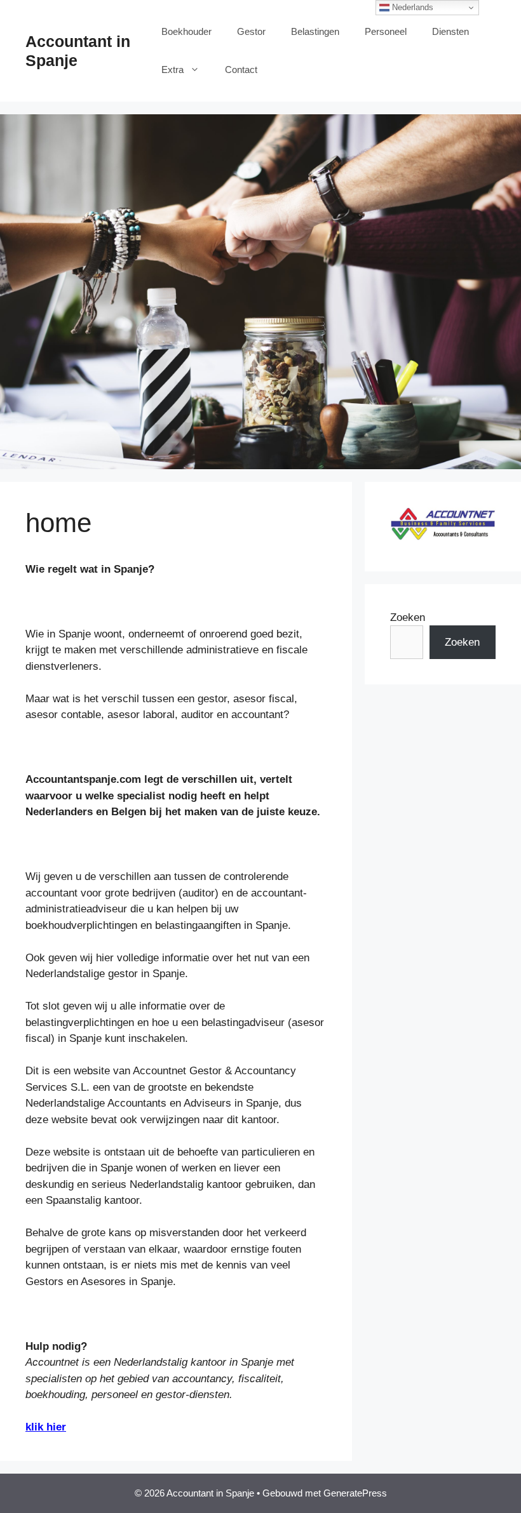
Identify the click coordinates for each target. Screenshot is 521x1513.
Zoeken (407, 617)
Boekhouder (186, 31)
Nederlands (411, 7)
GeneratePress (355, 1493)
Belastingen (315, 31)
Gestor (251, 31)
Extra (172, 69)
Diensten (450, 31)
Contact (241, 69)
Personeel (386, 31)
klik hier (45, 1427)
